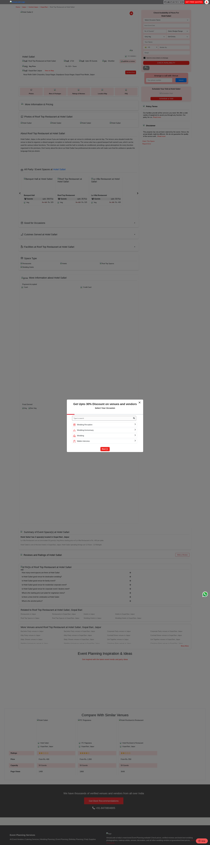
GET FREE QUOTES (194, 2)
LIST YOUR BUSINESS (174, 2)
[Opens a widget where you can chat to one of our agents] (202, 841)
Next (104, 449)
